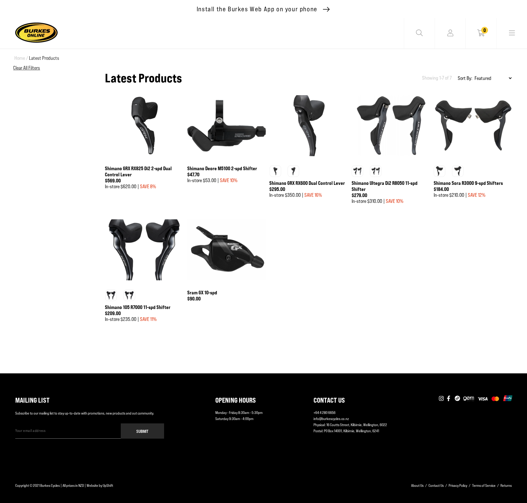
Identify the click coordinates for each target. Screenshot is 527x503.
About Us (417, 485)
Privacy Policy (458, 485)
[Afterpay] (457, 398)
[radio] (275, 171)
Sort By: (465, 78)
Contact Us (436, 485)
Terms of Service (484, 485)
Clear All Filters (26, 68)
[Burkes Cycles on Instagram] (441, 398)
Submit (142, 431)
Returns (506, 485)
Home (21, 58)
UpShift (108, 485)
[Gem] (468, 398)
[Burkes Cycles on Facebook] (449, 398)
